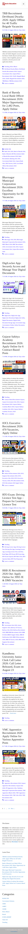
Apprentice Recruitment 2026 (12, 783)
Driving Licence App (10, 547)
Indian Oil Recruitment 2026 (12, 473)
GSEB (4, 903)
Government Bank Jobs (8, 161)
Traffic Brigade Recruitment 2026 (15, 78)
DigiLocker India (20, 318)
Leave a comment (9, 83)
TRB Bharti (5, 81)
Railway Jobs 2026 (7, 630)
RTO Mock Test (18, 556)
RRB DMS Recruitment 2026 (14, 632)
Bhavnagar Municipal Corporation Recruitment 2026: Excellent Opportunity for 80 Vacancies (12, 187)
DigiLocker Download (8, 318)
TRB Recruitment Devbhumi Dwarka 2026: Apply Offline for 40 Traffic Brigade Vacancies (13, 20)
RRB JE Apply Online (13, 635)
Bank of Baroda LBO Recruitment (11, 154)
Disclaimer (15, 841)
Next (13, 808)
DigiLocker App (15, 315)
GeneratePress (14, 931)
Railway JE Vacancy (16, 627)
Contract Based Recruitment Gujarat (14, 399)
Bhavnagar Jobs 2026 (10, 239)
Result (4, 914)
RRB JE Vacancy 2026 (12, 639)
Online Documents (19, 325)
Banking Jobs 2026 (15, 158)
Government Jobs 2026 (12, 247)
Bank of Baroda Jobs (19, 151)
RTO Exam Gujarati (7, 556)
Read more (13, 713)
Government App (20, 322)
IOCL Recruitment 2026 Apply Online (12, 483)
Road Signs (5, 554)
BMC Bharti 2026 (7, 244)
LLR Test (20, 551)
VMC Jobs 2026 (17, 795)
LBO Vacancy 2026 (10, 163)
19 (9, 808)
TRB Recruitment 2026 (15, 81)
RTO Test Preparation (17, 559)
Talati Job (5, 919)
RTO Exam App (20, 554)
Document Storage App (8, 322)
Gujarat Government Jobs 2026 (11, 402)
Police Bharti (13, 66)
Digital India (16, 320)
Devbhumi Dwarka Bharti (11, 69)
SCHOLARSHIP (6, 917)
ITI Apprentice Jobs (11, 788)
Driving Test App (10, 549)
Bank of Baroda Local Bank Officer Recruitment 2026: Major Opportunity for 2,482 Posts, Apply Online (13, 865)
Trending (6, 66)
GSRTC (4, 906)
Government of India (8, 325)
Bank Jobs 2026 (8, 151)
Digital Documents (7, 320)
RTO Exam (12, 554)
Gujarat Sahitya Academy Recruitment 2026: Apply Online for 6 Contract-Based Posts (13, 883)
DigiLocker (7, 315)
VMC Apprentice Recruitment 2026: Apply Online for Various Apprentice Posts (13, 736)
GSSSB (4, 909)
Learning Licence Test (11, 551)
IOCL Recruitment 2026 (17, 480)
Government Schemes (8, 901)
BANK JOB (7, 149)
